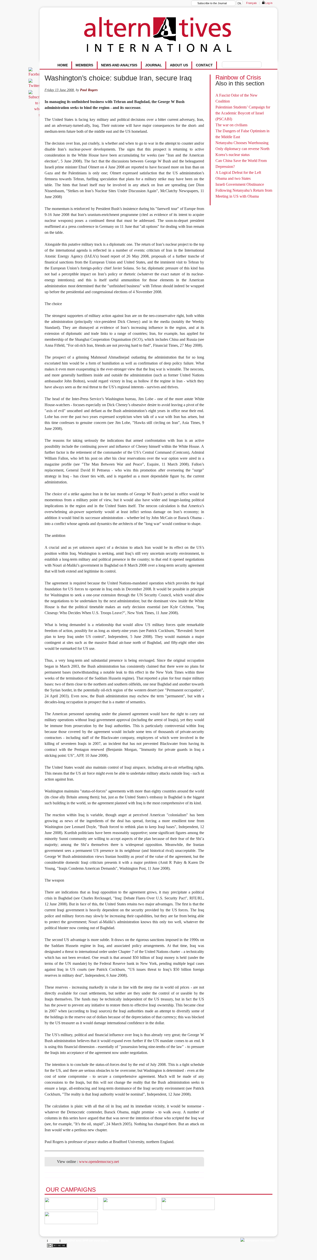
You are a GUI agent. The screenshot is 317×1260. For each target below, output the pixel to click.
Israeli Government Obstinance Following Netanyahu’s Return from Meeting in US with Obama (243, 190)
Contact (204, 65)
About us (179, 65)
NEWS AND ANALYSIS (119, 65)
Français (251, 2)
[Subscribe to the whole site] (36, 115)
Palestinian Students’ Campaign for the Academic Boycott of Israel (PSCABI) (242, 113)
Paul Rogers (89, 90)
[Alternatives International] (257, 1240)
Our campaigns (71, 1189)
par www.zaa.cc (98, 1240)
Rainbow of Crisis (238, 77)
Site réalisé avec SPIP (74, 1240)
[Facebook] (36, 74)
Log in (268, 2)
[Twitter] (34, 85)
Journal (153, 65)
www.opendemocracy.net (99, 1161)
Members (84, 65)
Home (62, 65)
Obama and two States (233, 178)
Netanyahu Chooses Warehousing (241, 143)
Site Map (54, 1240)
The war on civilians (231, 125)
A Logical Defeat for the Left (238, 172)
